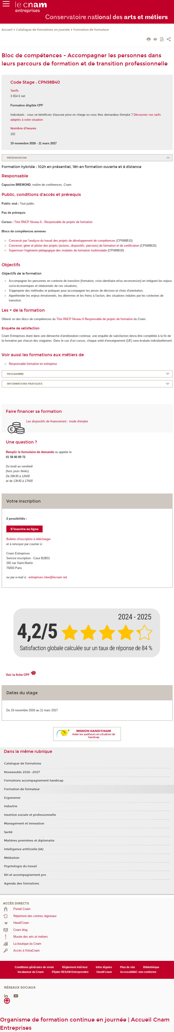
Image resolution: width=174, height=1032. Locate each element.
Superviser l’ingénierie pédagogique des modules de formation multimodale (58, 250)
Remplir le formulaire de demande (30, 452)
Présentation (17, 157)
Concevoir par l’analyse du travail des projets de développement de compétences (62, 240)
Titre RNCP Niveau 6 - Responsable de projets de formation (53, 222)
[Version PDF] (162, 40)
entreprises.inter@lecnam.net (48, 577)
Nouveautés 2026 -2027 (22, 772)
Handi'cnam (104, 972)
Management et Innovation (24, 823)
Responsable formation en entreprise (33, 364)
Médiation (11, 858)
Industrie (10, 806)
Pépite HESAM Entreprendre (70, 972)
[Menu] (6, 5)
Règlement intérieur (75, 967)
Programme (15, 374)
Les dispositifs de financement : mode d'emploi (57, 421)
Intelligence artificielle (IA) (23, 849)
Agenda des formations (21, 883)
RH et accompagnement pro (25, 875)
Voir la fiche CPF (17, 674)
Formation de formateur (91, 30)
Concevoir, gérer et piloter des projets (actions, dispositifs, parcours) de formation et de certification (74, 245)
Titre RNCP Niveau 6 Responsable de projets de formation (94, 319)
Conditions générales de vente (34, 967)
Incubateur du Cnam (31, 972)
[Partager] (169, 40)
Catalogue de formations (22, 763)
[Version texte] (155, 40)
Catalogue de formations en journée (43, 30)
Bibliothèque (151, 967)
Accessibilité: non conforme (138, 972)
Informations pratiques (24, 383)
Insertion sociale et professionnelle (30, 815)
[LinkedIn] (6, 995)
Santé (8, 832)
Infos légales (104, 967)
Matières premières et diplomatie (29, 840)
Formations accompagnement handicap (33, 780)
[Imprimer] (149, 40)
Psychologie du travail (20, 866)
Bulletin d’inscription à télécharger (28, 539)
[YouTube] (15, 995)
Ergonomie (12, 798)
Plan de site (127, 967)
